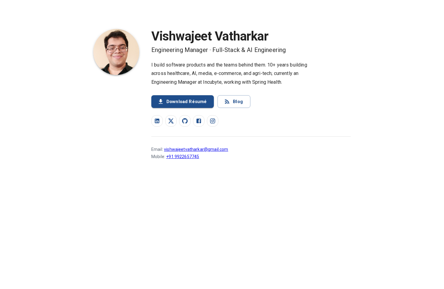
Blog (238, 101)
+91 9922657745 (182, 156)
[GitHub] (185, 121)
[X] (171, 121)
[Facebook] (198, 121)
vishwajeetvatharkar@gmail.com (196, 149)
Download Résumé (186, 101)
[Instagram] (212, 121)
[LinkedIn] (157, 121)
